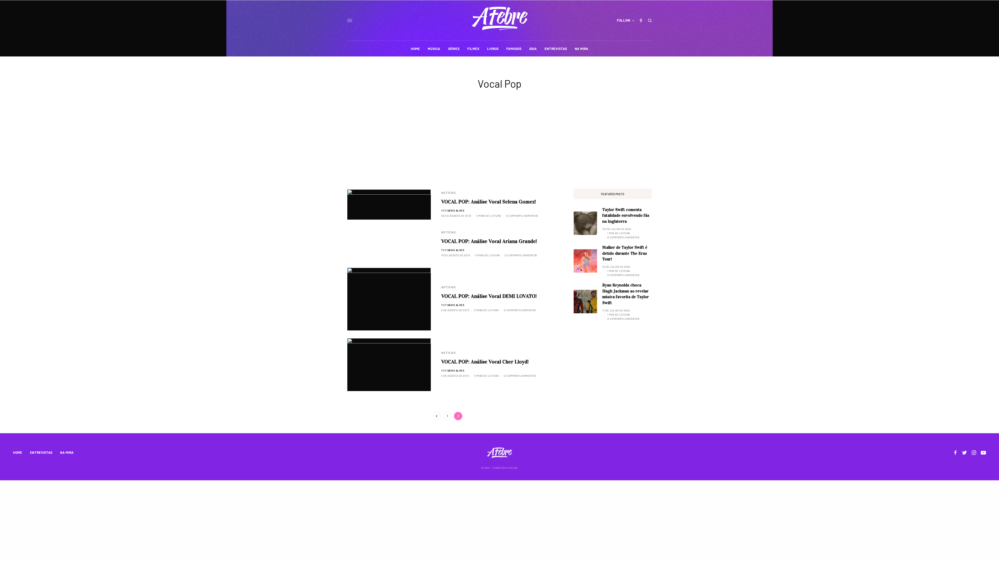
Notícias (448, 192)
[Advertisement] (499, 149)
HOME (17, 452)
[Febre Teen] (500, 18)
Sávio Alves (455, 210)
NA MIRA (67, 452)
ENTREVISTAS (41, 452)
